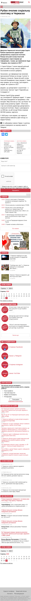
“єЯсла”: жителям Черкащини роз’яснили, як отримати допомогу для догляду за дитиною (19, 326)
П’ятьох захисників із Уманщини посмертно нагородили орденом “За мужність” (15, 201)
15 (6, 296)
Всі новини (15, 228)
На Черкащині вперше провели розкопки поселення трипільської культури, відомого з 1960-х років (14, 410)
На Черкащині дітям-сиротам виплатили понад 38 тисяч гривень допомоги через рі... (15, 474)
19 (16, 296)
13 (1, 296)
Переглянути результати (15, 401)
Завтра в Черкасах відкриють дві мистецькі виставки (19, 275)
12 (29, 294)
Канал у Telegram (15, 356)
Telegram (3, 127)
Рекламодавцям (19, 593)
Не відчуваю (8, 396)
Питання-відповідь (8, 304)
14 (4, 296)
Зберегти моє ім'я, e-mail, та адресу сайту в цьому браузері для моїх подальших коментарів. (14, 187)
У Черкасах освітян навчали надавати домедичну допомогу (12, 467)
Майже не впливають (10, 394)
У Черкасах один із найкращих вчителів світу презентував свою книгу (14, 434)
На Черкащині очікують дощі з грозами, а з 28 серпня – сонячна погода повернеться (14, 445)
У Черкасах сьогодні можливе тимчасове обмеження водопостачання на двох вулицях (14, 454)
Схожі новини (6, 461)
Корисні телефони (9, 591)
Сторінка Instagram (16, 364)
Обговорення (6, 496)
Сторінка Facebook (16, 347)
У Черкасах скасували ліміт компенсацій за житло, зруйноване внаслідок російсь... (14, 482)
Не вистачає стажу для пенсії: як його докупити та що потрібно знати (19, 308)
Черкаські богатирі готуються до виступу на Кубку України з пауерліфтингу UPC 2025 (8, 147)
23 (26, 296)
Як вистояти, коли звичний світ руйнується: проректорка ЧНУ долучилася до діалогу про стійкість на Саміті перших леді (16, 210)
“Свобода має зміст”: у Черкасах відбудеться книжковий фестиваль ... (19, 266)
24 (29, 296)
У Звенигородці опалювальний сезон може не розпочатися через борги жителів (16, 216)
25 (1, 298)
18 (14, 296)
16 (9, 296)
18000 (23, 68)
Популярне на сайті (9, 406)
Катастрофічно (8, 391)
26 (4, 298)
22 (24, 296)
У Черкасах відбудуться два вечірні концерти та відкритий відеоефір (18, 257)
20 (19, 296)
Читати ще (15, 335)
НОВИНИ (4, 196)
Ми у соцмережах (8, 341)
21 (21, 296)
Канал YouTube (14, 373)
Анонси (4, 253)
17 (11, 296)
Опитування (6, 382)
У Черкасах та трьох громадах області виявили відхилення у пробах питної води (15, 424)
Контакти (10, 593)
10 (24, 294)
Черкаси (4, 2)
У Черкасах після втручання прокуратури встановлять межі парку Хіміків (13, 490)
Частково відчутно (9, 393)
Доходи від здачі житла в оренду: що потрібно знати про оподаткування (19, 317)
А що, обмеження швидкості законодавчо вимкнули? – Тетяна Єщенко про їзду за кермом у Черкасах (22, 148)
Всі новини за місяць (6, 300)
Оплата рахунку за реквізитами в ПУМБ (17, 205)
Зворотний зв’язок (21, 591)
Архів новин (6, 284)
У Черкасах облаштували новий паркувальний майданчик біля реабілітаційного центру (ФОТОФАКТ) (15, 440)
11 (26, 294)
